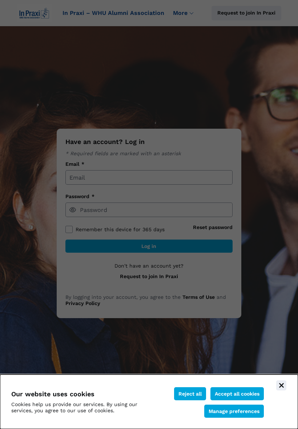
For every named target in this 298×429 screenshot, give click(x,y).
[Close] (281, 385)
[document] (149, 401)
